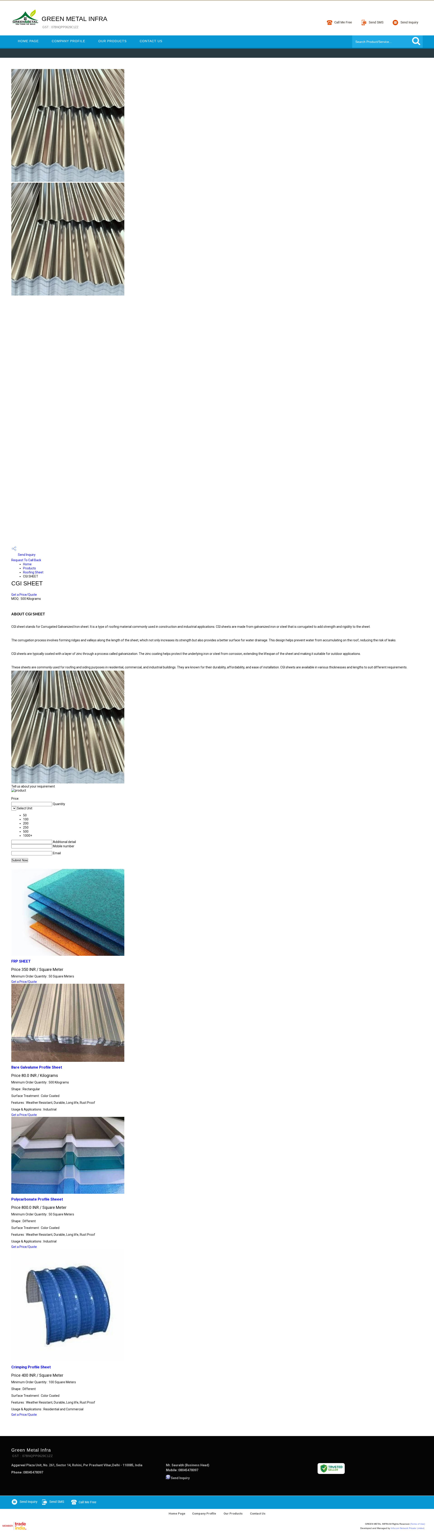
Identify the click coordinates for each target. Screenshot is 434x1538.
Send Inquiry (26, 555)
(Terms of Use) (417, 1524)
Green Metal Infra (74, 22)
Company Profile (68, 41)
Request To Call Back (26, 560)
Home (27, 564)
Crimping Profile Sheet (31, 1367)
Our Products (112, 41)
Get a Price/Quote (24, 594)
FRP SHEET (21, 961)
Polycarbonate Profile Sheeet (37, 1199)
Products (29, 568)
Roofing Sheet (33, 572)
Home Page (28, 41)
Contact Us (151, 41)
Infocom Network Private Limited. (408, 1528)
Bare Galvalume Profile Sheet (36, 1067)
